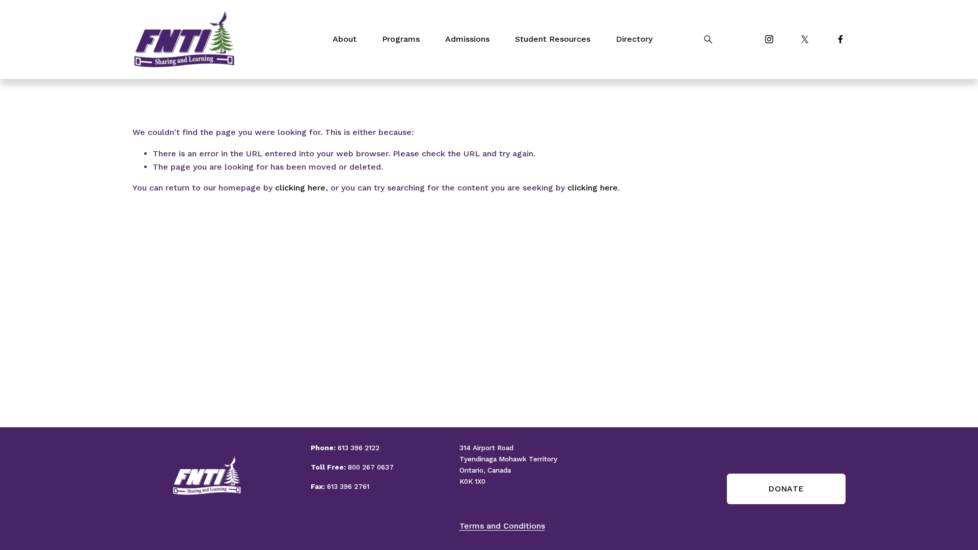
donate (786, 488)
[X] (805, 39)
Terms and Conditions (502, 526)
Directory (634, 39)
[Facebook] (840, 39)
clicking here (300, 188)
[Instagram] (769, 39)
